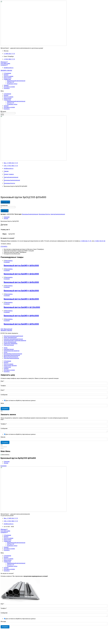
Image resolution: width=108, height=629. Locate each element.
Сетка (5, 352)
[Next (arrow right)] (2, 448)
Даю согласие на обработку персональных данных (20, 400)
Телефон (3, 385)
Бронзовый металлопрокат (30, 214)
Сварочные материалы (10, 343)
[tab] (55, 217)
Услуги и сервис (8, 76)
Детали (6, 218)
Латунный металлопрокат (11, 358)
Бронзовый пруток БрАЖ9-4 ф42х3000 (21, 274)
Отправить (5, 408)
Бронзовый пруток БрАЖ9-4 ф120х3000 (22, 307)
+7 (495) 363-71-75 (85, 241)
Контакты (7, 88)
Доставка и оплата (9, 86)
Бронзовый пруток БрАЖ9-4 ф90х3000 (21, 316)
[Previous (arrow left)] (1, 448)
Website (3, 437)
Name (2, 403)
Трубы (6, 347)
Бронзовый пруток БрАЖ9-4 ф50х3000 (21, 265)
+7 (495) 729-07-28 (99, 241)
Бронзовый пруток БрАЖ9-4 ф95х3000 (21, 324)
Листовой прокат (9, 345)
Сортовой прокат (9, 349)
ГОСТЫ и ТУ (10, 82)
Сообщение (4, 394)
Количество (4, 205)
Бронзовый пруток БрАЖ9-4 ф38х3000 (21, 299)
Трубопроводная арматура (11, 350)
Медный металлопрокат (11, 356)
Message (3, 621)
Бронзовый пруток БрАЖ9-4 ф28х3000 (21, 291)
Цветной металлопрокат (58, 214)
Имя (2, 381)
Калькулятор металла (10, 365)
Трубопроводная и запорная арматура (15, 340)
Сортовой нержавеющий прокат (13, 339)
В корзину (4, 211)
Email (3, 390)
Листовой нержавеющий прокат (13, 336)
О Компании (7, 73)
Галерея (6, 85)
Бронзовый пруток (44, 214)
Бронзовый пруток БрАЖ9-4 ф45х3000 (21, 282)
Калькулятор (7, 77)
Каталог (6, 74)
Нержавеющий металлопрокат (16, 80)
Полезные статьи (12, 83)
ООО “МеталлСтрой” (6, 329)
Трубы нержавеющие (10, 337)
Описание (6, 217)
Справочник (7, 79)
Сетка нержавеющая (10, 342)
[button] (6, 70)
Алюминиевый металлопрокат (13, 353)
